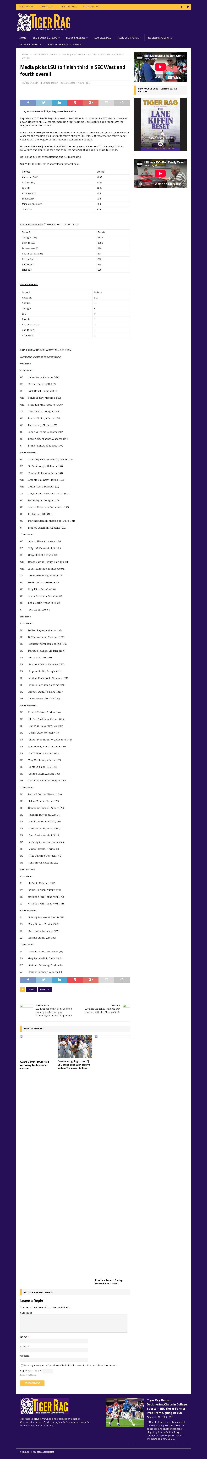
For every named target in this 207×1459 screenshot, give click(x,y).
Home (22, 38)
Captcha (25, 1371)
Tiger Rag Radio (29, 44)
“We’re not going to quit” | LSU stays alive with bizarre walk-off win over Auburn (74, 1064)
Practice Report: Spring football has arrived (109, 1281)
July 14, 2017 (31, 83)
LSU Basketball (76, 38)
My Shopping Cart (91, 6)
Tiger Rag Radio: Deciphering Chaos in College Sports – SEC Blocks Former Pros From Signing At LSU (167, 1406)
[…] (174, 1439)
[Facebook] (182, 7)
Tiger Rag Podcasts (160, 38)
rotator (44, 989)
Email (24, 1346)
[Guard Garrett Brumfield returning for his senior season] (37, 1047)
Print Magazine (26, 6)
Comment (26, 1313)
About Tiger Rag (67, 6)
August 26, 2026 (158, 1417)
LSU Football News (45, 38)
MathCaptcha (32, 1375)
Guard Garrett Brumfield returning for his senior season (34, 1065)
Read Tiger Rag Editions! (63, 44)
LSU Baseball (102, 38)
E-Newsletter (46, 6)
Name (24, 1337)
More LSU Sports (128, 38)
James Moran (50, 83)
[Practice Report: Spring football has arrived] (112, 1156)
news (31, 989)
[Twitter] (188, 7)
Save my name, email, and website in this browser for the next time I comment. (70, 1365)
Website (24, 1356)
